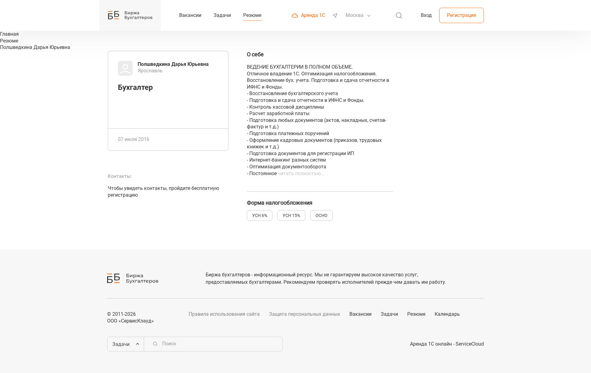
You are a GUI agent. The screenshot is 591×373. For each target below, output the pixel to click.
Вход (426, 15)
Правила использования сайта (224, 314)
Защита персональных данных (304, 314)
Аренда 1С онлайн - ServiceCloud (447, 344)
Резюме (416, 314)
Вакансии (360, 314)
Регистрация (461, 15)
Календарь (447, 314)
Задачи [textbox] (121, 344)
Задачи (389, 314)
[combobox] (355, 15)
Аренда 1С (313, 15)
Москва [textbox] (355, 15)
